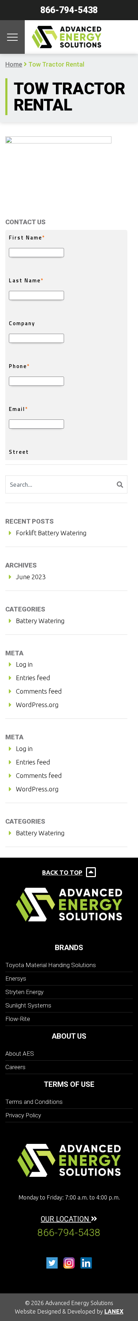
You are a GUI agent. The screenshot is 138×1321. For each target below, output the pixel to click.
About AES (19, 1053)
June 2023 (31, 576)
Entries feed (33, 677)
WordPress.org (37, 704)
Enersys (15, 978)
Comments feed (39, 691)
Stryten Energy (24, 991)
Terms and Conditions (34, 1101)
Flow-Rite (17, 1018)
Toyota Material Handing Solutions (50, 965)
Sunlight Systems (28, 1005)
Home (13, 64)
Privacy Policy (23, 1115)
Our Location (66, 1219)
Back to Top (62, 872)
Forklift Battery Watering (51, 532)
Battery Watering (40, 620)
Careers (15, 1067)
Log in (24, 664)
